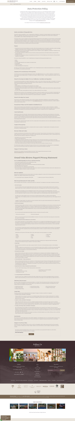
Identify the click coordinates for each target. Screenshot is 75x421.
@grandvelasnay (37, 345)
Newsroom (37, 375)
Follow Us (37, 344)
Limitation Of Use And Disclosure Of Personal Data (25, 71)
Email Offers (13, 380)
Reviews (37, 373)
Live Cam (37, 369)
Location (43, 1)
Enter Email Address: (19, 332)
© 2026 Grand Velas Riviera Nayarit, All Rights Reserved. (37, 412)
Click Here (42, 397)
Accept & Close (3, 419)
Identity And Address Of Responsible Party (23, 32)
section (30, 283)
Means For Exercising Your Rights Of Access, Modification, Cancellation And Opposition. (33, 79)
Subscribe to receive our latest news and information (56, 367)
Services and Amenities (60, 380)
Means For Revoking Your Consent (21, 97)
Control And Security (18, 112)
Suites (31, 1)
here (26, 264)
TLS (15, 248)
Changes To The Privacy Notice (20, 149)
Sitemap (49, 380)
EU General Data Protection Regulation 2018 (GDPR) (24, 177)
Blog (37, 364)
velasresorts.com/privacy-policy (45, 22)
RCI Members (30, 380)
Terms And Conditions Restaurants (21, 380)
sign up (62, 370)
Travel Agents (36, 380)
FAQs (37, 366)
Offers (35, 1)
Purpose (16, 45)
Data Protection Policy (37, 9)
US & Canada (17, 369)
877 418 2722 (20, 369)
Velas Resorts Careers (19, 374)
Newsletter (56, 364)
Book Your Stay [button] (70, 1)
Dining (39, 1)
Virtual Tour (49, 1)
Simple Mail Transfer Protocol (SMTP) (41, 247)
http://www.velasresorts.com (19, 152)
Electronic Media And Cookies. (20, 130)
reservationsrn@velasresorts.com (28, 397)
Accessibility (54, 380)
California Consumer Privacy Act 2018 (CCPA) (46, 177)
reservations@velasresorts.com (40, 20)
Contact (19, 364)
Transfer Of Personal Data (19, 124)
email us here (41, 276)
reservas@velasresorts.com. (37, 100)
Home (11, 4)
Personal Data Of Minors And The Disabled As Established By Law (28, 104)
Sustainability (37, 371)
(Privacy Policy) (20, 286)
